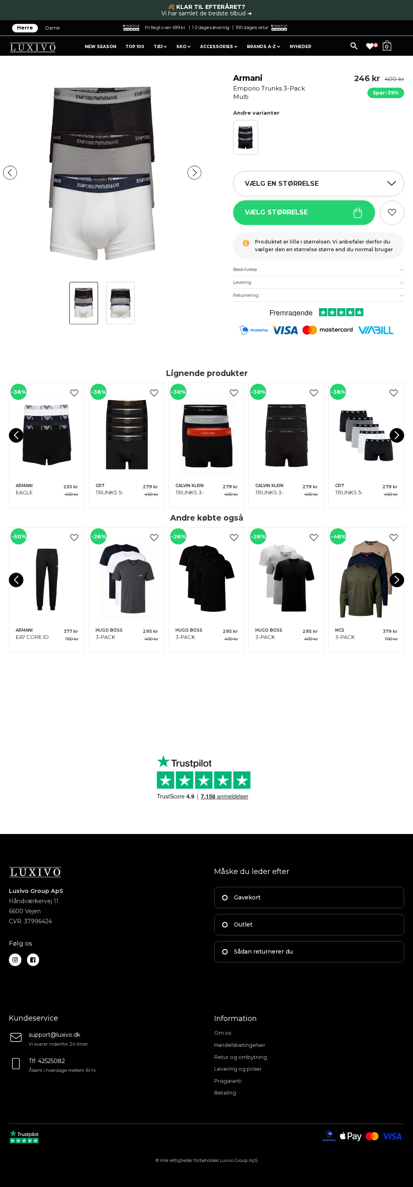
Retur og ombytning (240, 1057)
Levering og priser (238, 1069)
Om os (222, 1033)
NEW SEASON (100, 46)
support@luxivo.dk (54, 1034)
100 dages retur (252, 27)
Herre (25, 28)
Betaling (225, 1093)
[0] (369, 46)
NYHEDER (300, 46)
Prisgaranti (228, 1081)
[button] (10, 172)
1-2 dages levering (210, 27)
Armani (269, 87)
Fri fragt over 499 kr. (165, 27)
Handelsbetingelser (239, 1045)
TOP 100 (134, 46)
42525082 (51, 1061)
